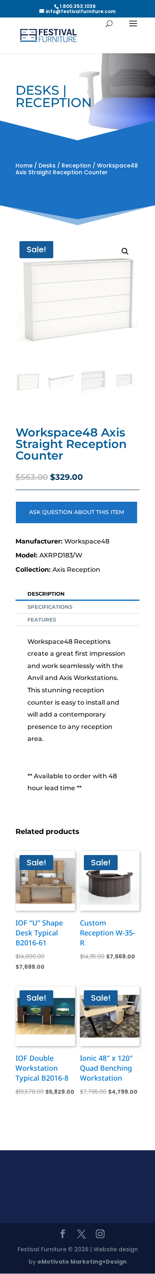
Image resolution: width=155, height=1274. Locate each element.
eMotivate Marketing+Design (82, 1262)
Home (24, 165)
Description (46, 593)
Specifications (49, 607)
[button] (125, 251)
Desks (47, 165)
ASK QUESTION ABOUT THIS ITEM (76, 512)
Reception (76, 165)
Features (41, 619)
